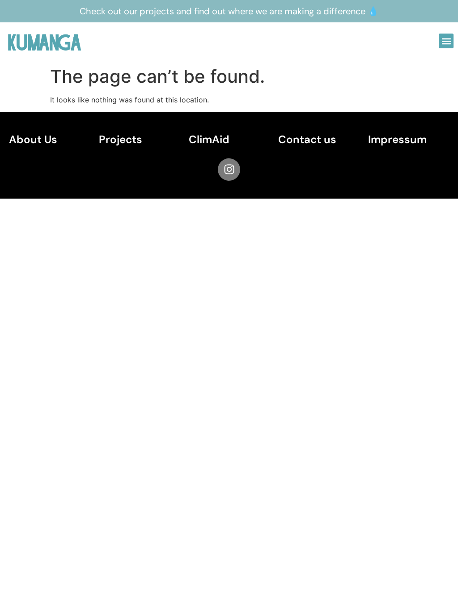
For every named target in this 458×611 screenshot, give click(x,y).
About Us (33, 139)
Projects (120, 139)
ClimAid (209, 139)
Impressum (397, 139)
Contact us (307, 139)
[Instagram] (229, 169)
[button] (446, 41)
